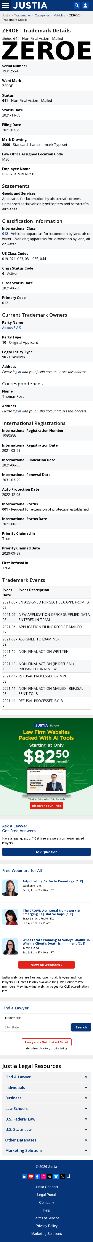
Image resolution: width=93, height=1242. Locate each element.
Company (46, 1202)
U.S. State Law (18, 1129)
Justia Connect (46, 1187)
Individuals (15, 1087)
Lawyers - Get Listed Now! (46, 1042)
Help (46, 1210)
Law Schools (16, 1108)
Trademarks (22, 15)
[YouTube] (31, 1176)
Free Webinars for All (22, 870)
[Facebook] (37, 1176)
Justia (6, 15)
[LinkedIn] (24, 1176)
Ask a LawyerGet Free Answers (19, 828)
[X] (62, 1176)
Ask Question (46, 852)
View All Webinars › (46, 965)
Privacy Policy (47, 1226)
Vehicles (59, 15)
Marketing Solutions (24, 1150)
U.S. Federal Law (20, 1119)
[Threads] (49, 1176)
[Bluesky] (56, 1176)
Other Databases (20, 1140)
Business (13, 1097)
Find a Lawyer (15, 1008)
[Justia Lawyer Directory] (68, 1176)
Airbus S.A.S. (12, 327)
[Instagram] (43, 1176)
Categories (42, 15)
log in (17, 371)
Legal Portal (46, 1195)
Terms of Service (46, 1218)
